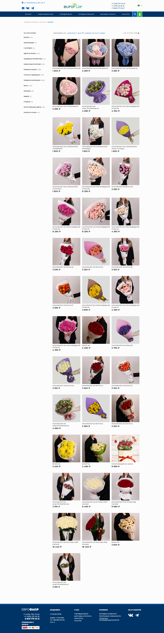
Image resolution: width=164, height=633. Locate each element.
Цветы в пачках (30, 53)
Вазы (26, 85)
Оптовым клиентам (108, 614)
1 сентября (28, 48)
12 (124, 33)
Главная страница (31, 22)
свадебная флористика (33, 59)
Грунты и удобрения (32, 75)
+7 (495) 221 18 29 (117, 6)
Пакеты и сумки (30, 112)
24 (127, 33)
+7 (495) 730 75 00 (118, 3)
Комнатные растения (32, 64)
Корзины (27, 91)
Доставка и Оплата (82, 616)
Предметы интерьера (32, 80)
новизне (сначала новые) (95, 33)
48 (135, 33)
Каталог (43, 22)
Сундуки (27, 102)
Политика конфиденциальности (109, 619)
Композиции (29, 43)
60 (138, 33)
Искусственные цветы (32, 107)
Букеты (26, 37)
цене (79, 33)
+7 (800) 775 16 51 (117, 8)
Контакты (78, 618)
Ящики (26, 96)
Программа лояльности (110, 616)
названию (71, 33)
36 (131, 33)
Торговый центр (81, 614)
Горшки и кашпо (30, 69)
